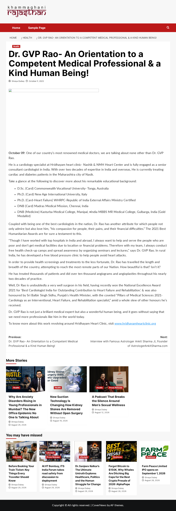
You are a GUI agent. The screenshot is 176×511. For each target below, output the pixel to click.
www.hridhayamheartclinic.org (135, 323)
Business (117, 457)
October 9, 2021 (36, 81)
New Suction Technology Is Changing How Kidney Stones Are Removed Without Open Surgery (66, 405)
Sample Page (37, 27)
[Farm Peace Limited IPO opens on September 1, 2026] (154, 451)
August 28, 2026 (118, 491)
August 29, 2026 (18, 487)
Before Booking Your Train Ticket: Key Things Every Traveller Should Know (21, 473)
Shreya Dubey (18, 81)
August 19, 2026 (60, 421)
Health (16, 46)
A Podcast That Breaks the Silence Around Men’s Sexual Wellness (108, 401)
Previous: (43, 341)
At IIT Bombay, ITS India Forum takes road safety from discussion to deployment (53, 473)
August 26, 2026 (18, 425)
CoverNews (99, 505)
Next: (129, 341)
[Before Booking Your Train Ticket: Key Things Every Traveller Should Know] (21, 451)
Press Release (115, 387)
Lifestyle (17, 457)
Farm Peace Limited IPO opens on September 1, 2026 (154, 469)
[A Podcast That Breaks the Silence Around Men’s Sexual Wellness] (109, 379)
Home (16, 27)
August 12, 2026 (102, 412)
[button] (168, 28)
